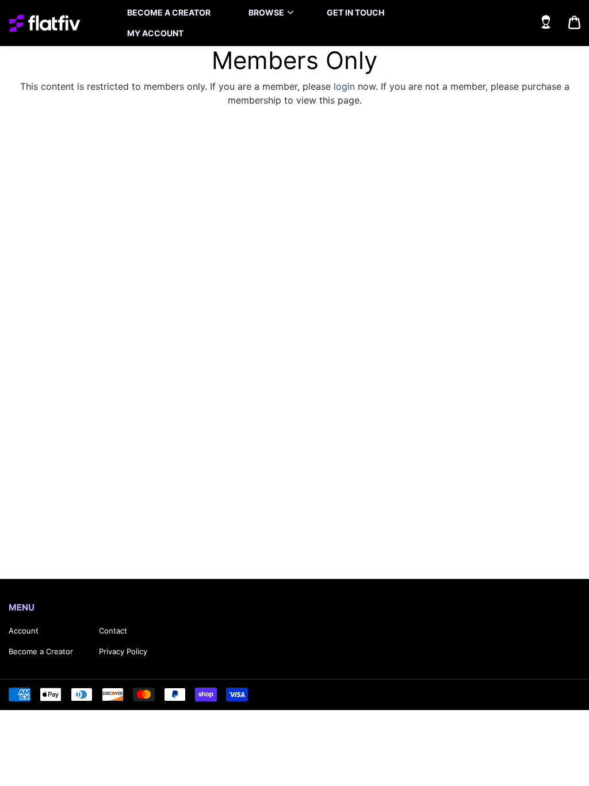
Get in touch (355, 12)
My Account (155, 33)
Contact (113, 630)
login (344, 86)
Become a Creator (41, 651)
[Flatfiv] (45, 23)
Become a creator (169, 12)
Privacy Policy (123, 651)
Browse (266, 12)
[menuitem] (169, 12)
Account (24, 630)
